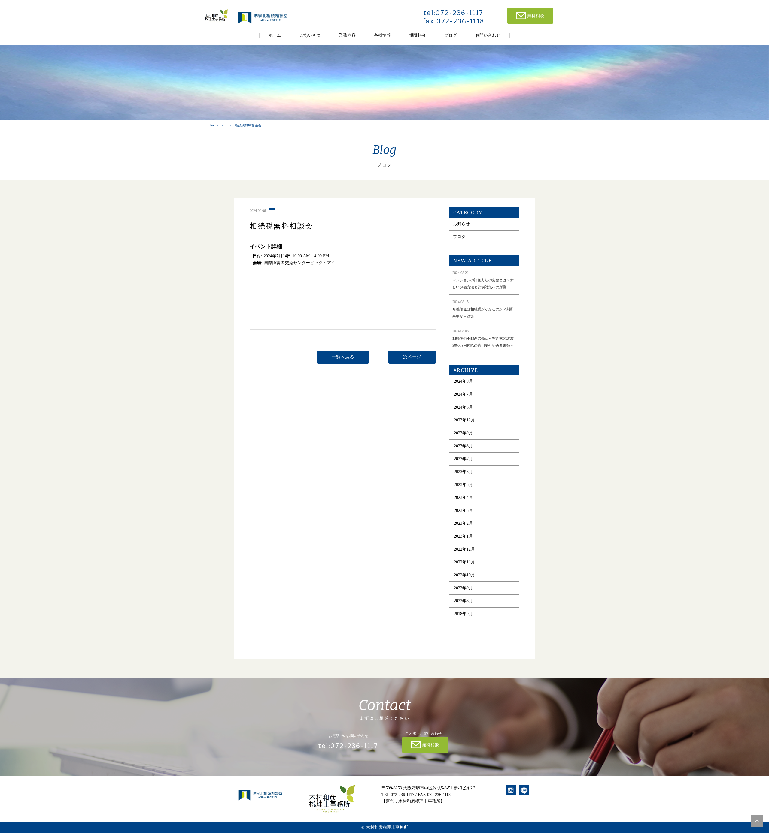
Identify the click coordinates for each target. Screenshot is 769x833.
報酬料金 (417, 35)
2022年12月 (464, 549)
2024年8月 (463, 381)
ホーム (275, 35)
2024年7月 (463, 394)
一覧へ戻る (343, 357)
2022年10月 (464, 575)
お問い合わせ (487, 35)
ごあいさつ (310, 35)
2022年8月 (463, 601)
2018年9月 (463, 613)
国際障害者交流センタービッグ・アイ (299, 263)
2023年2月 (463, 523)
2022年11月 (464, 562)
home (214, 125)
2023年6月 (463, 471)
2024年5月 (463, 407)
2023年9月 (463, 433)
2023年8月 (463, 446)
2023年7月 (463, 459)
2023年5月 (463, 484)
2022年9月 (463, 588)
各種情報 (382, 35)
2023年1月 (463, 536)
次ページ (412, 357)
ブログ (450, 35)
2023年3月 (463, 510)
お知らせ (461, 224)
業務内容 (347, 35)
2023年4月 (463, 497)
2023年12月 (464, 420)
